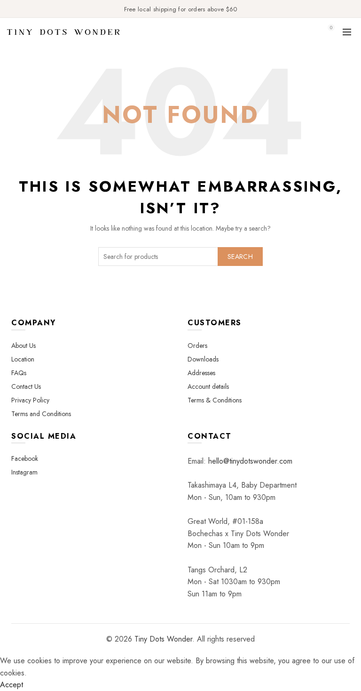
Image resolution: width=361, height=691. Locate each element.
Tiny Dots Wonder (163, 639)
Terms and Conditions (41, 413)
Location (22, 359)
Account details (208, 386)
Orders (197, 345)
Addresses (201, 373)
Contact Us (26, 386)
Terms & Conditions (215, 400)
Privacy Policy (30, 400)
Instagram (24, 472)
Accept (11, 684)
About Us (23, 345)
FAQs (18, 373)
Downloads (203, 359)
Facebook (24, 458)
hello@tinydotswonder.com (250, 461)
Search (240, 256)
